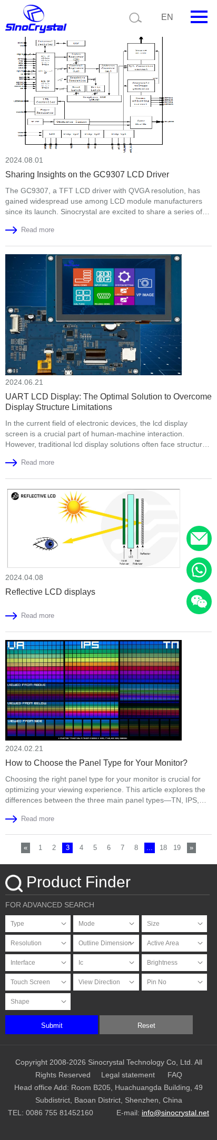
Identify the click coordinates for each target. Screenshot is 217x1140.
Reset (146, 1025)
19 (177, 848)
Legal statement (128, 1075)
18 (163, 848)
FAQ (174, 1075)
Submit (52, 1025)
